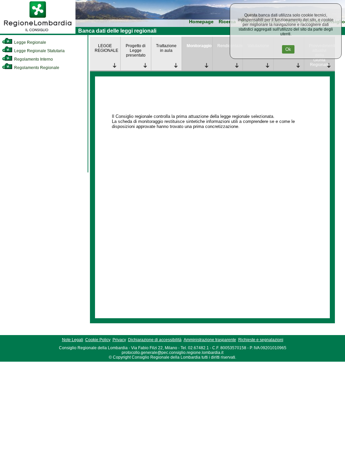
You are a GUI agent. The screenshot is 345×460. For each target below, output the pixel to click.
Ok (288, 49)
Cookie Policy (98, 339)
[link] (37, 32)
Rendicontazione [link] (230, 45)
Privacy (119, 339)
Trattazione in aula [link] (166, 48)
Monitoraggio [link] (199, 45)
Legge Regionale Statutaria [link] (39, 50)
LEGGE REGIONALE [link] (106, 48)
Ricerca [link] (227, 21)
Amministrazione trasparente (210, 339)
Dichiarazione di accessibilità (155, 339)
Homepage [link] (201, 21)
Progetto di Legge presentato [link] (136, 50)
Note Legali (72, 339)
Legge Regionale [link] (29, 42)
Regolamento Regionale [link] (36, 67)
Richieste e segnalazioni (260, 339)
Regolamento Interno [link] (33, 59)
